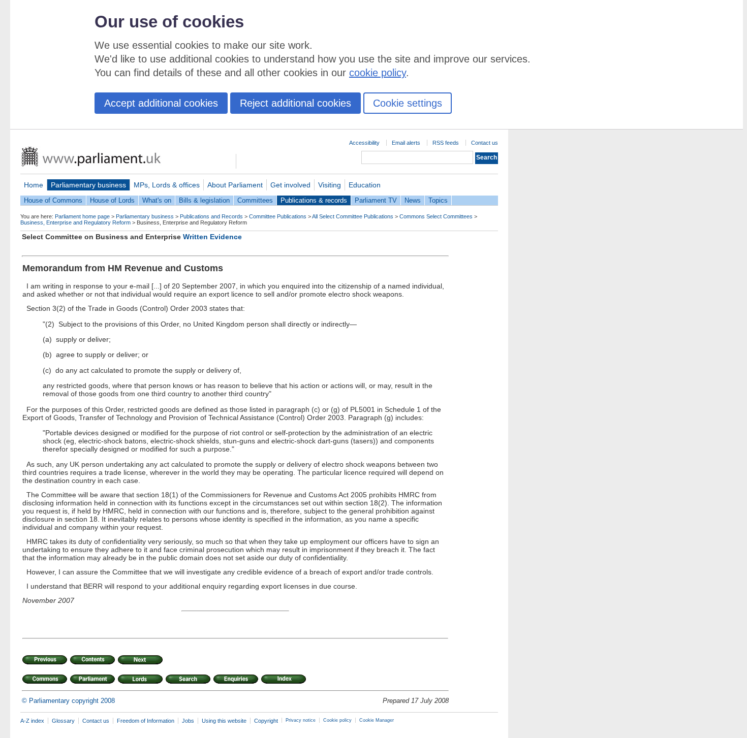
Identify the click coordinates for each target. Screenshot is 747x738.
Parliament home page (82, 216)
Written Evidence (212, 237)
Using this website (224, 721)
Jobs (188, 721)
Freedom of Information (145, 721)
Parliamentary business (88, 185)
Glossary (63, 721)
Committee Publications (277, 216)
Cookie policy (337, 720)
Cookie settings (407, 103)
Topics (438, 200)
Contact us (484, 143)
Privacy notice (301, 720)
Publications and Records (211, 216)
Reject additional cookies (295, 103)
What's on (156, 200)
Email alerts (406, 143)
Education (365, 185)
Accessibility (364, 143)
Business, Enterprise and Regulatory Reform (75, 222)
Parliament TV (376, 200)
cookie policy (377, 72)
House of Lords (112, 200)
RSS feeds (445, 143)
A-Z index (32, 721)
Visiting (329, 185)
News (412, 200)
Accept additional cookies (161, 103)
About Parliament (235, 185)
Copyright (266, 721)
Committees (255, 200)
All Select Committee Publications (352, 216)
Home (33, 185)
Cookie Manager (376, 720)
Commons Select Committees (436, 216)
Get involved (290, 185)
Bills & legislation (204, 200)
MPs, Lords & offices (167, 185)
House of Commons (53, 200)
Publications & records (314, 200)
